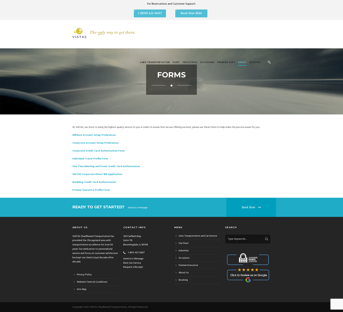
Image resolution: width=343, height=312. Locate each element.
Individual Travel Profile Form (90, 159)
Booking (255, 62)
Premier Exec (226, 62)
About (242, 62)
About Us (184, 273)
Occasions (207, 62)
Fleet (176, 62)
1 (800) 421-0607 (150, 13)
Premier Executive (188, 265)
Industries (190, 62)
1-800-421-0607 (136, 253)
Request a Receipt (133, 267)
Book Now (248, 207)
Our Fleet (184, 243)
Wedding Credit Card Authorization (94, 182)
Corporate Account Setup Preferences (95, 143)
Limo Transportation (155, 62)
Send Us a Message (133, 259)
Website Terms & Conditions (92, 282)
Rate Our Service (132, 263)
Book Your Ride (191, 13)
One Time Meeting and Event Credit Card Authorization (106, 166)
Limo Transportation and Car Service (198, 236)
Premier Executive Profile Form (91, 190)
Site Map (81, 289)
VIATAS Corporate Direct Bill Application (97, 174)
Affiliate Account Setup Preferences (94, 135)
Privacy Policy (84, 275)
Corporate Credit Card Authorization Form (98, 151)
